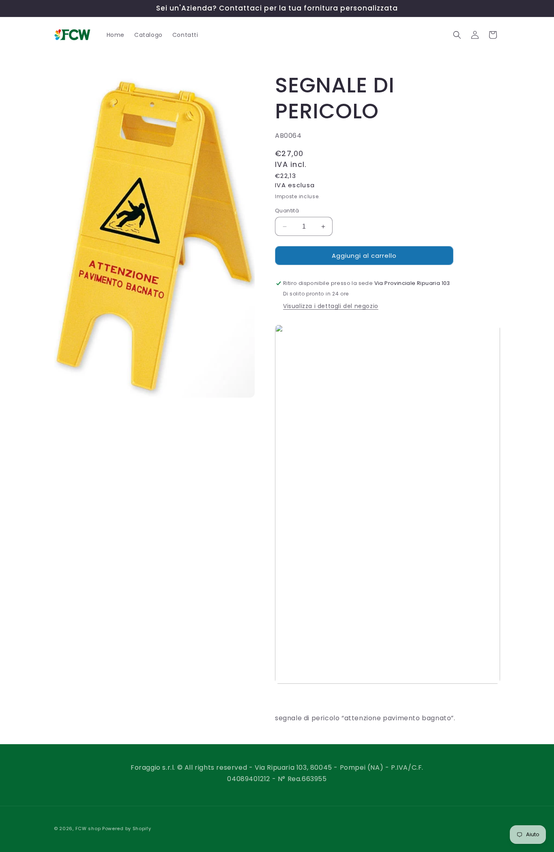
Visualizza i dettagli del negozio (330, 306)
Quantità (287, 210)
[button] (457, 35)
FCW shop (88, 828)
